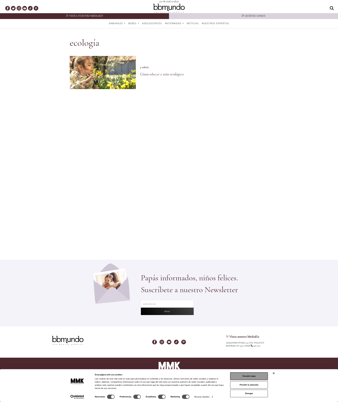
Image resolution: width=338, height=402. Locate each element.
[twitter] (13, 8)
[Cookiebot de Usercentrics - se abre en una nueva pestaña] (77, 397)
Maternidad (173, 23)
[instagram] (19, 8)
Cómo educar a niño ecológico (162, 74)
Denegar (249, 393)
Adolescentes (152, 23)
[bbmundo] (169, 8)
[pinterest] (36, 8)
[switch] (137, 397)
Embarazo (116, 23)
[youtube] (24, 8)
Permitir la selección (249, 385)
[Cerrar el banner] (274, 373)
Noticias (193, 23)
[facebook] (8, 8)
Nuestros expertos (215, 23)
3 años (144, 68)
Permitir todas (249, 376)
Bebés (132, 23)
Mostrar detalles (202, 397)
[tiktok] (30, 8)
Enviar (167, 311)
